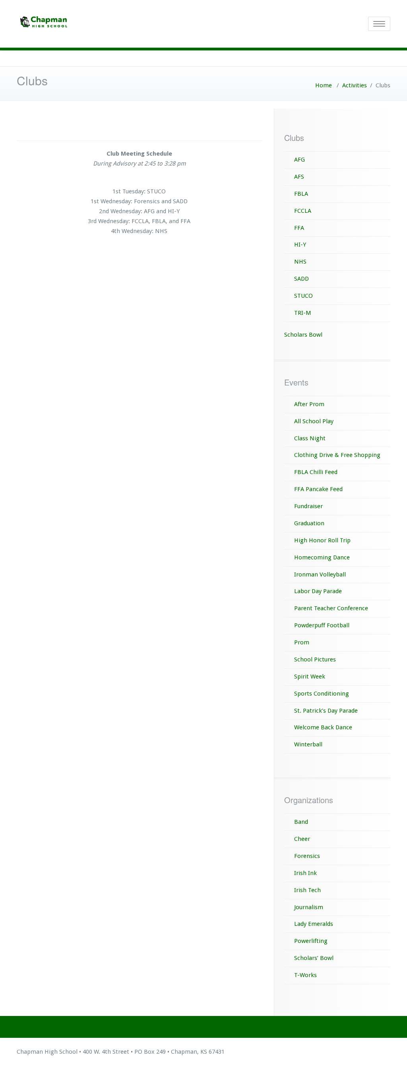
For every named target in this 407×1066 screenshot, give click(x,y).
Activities (354, 85)
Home (323, 85)
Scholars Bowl (303, 334)
